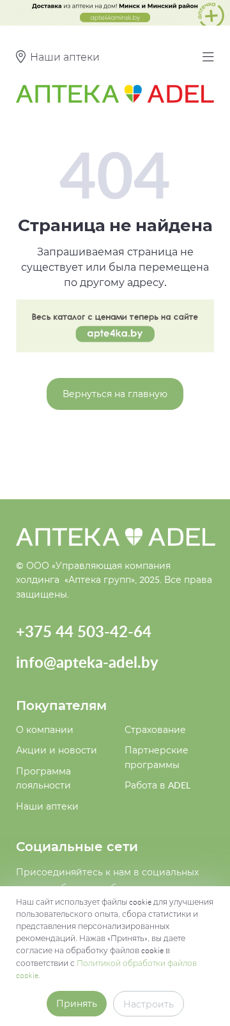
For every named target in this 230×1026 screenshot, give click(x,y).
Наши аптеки (47, 806)
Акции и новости (56, 750)
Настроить (148, 1004)
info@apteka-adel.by (87, 661)
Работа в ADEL (157, 785)
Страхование (155, 729)
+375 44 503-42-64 (83, 631)
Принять (76, 1003)
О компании (44, 729)
